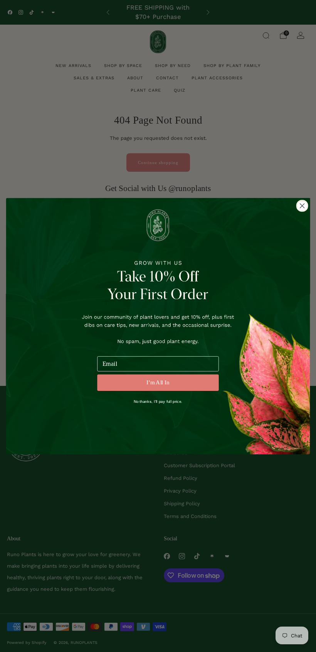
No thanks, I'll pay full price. (158, 401)
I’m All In (158, 382)
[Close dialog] (302, 205)
